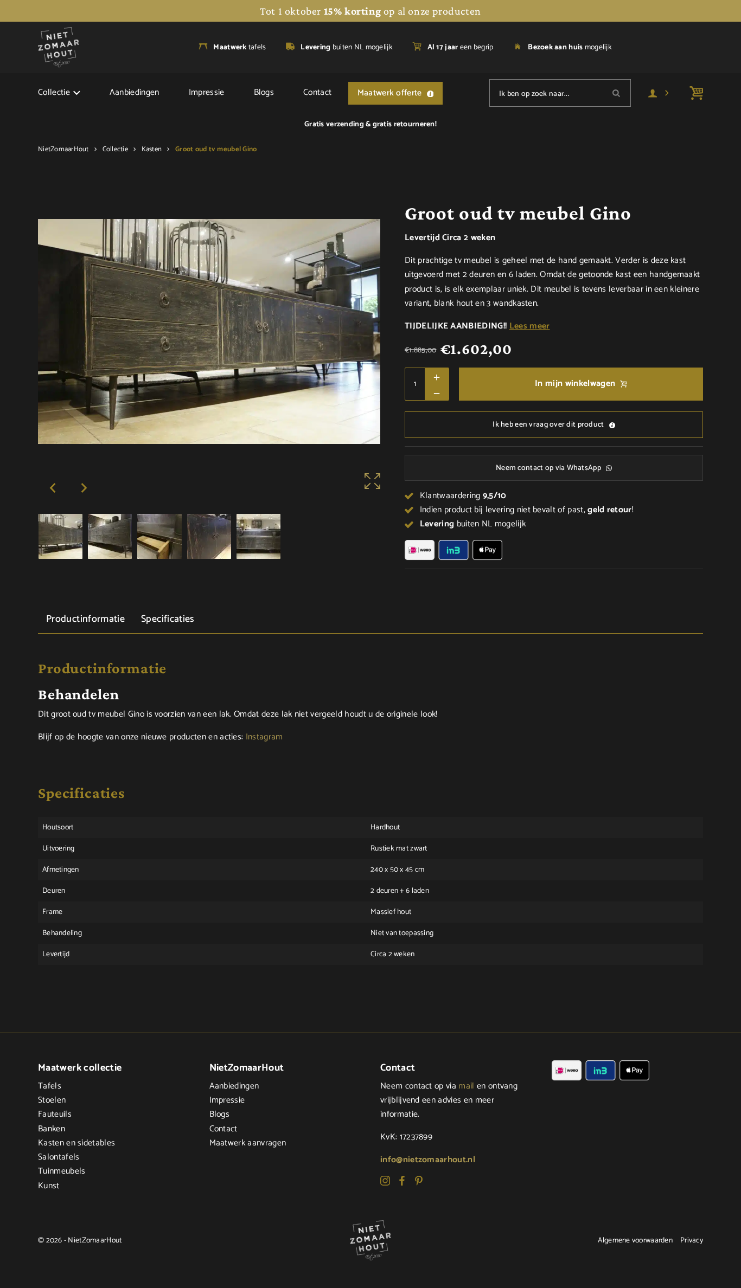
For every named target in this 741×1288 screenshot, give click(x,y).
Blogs (264, 93)
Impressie (207, 93)
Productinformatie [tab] (85, 619)
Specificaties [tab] (168, 619)
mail (466, 1086)
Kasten (152, 149)
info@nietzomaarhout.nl (427, 1160)
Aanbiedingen (134, 93)
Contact (317, 93)
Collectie (54, 93)
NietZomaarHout (63, 149)
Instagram (264, 737)
